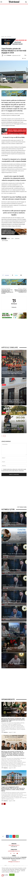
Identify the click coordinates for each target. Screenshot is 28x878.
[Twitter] (10, 836)
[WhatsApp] (17, 836)
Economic (9, 36)
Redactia (9, 55)
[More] (21, 275)
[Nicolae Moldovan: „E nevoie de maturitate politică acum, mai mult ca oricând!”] (14, 613)
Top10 (4, 357)
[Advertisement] (14, 19)
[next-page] (5, 436)
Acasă (2, 36)
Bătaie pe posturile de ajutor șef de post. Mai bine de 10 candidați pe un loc (21, 291)
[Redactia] (2, 55)
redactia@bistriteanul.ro (14, 845)
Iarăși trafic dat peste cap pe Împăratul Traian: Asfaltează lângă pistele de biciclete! (7, 291)
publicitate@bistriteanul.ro (14, 851)
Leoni (12, 238)
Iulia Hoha (5, 525)
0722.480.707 (14, 846)
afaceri (8, 238)
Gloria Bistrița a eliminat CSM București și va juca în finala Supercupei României (13, 372)
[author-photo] (2, 732)
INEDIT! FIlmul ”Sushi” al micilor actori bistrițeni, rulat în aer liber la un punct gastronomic (12, 429)
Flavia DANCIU (6, 619)
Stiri (5, 36)
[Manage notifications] (2, 875)
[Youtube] (17, 853)
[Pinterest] (14, 836)
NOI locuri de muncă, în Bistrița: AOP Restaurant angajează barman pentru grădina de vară (13, 720)
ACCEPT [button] (12, 874)
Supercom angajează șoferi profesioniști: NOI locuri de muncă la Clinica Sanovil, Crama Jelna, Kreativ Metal (13, 789)
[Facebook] (7, 836)
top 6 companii (5, 240)
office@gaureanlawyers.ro (14, 861)
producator (17, 238)
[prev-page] (2, 436)
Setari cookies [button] (5, 874)
